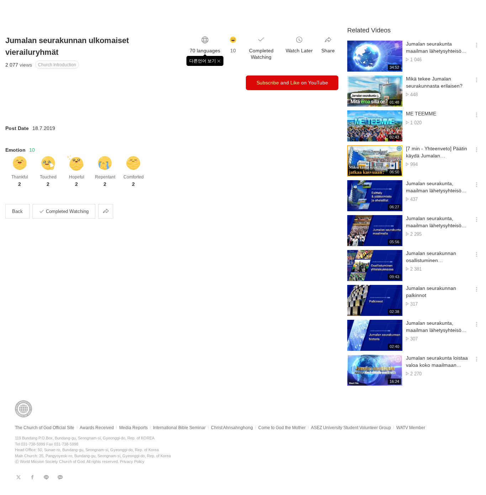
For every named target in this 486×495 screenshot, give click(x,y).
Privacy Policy (132, 461)
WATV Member (410, 427)
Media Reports (133, 427)
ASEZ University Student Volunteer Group (351, 427)
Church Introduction (57, 64)
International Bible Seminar (179, 427)
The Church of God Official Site (44, 427)
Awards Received (97, 427)
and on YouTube (292, 82)
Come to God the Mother (282, 427)
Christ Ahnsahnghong (232, 427)
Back (17, 211)
